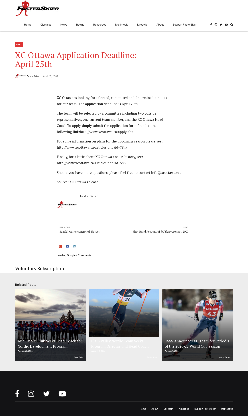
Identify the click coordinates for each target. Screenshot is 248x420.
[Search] (231, 24)
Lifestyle (142, 24)
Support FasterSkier (184, 24)
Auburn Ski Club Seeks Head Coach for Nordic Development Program (50, 344)
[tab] (60, 247)
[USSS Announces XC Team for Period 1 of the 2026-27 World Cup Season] (197, 325)
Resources (99, 24)
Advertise (184, 408)
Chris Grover (225, 357)
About (160, 24)
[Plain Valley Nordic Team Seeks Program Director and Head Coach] (123, 313)
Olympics (45, 24)
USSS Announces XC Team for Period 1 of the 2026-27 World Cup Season (197, 344)
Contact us (227, 408)
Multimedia (121, 24)
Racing (80, 24)
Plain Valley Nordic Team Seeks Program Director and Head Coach (120, 344)
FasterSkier (33, 76)
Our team (168, 408)
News (63, 24)
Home (27, 24)
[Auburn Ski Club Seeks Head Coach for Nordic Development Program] (50, 325)
